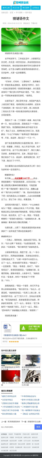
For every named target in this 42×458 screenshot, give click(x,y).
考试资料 (25, 8)
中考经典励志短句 (29, 396)
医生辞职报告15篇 (9, 414)
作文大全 (16, 8)
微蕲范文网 (13, 444)
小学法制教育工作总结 (11, 407)
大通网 (20, 441)
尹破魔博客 (17, 434)
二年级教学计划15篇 (30, 407)
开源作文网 (26, 434)
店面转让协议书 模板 (10, 403)
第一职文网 (35, 444)
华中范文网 (18, 437)
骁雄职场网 (4, 447)
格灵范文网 (13, 441)
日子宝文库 (27, 441)
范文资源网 (35, 441)
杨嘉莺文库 (4, 444)
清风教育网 (35, 447)
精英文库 (35, 437)
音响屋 (11, 434)
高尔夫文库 (27, 447)
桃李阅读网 (4, 441)
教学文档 (6, 8)
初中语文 (28, 12)
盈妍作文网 (4, 437)
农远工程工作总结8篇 (10, 410)
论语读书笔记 (7, 400)
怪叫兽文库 (17, 455)
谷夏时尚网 (34, 434)
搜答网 (28, 444)
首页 (11, 12)
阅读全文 (26, 23)
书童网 (12, 437)
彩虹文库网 (21, 444)
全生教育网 (4, 450)
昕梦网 (12, 447)
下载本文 (34, 23)
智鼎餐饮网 (18, 447)
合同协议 (35, 8)
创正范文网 (13, 450)
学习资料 (19, 12)
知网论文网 (27, 437)
